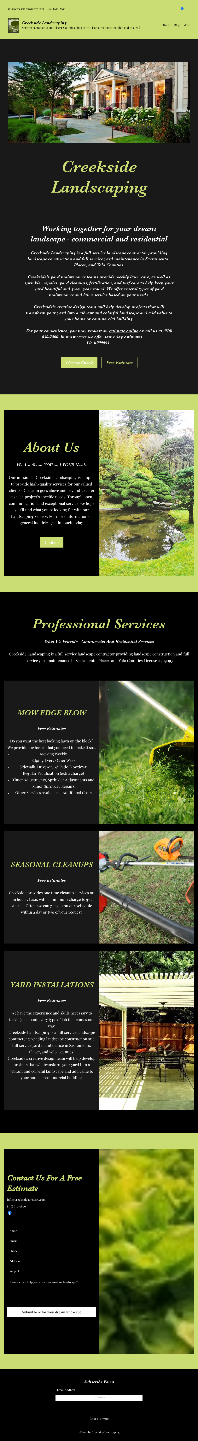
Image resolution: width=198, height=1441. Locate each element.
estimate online (123, 330)
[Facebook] (182, 9)
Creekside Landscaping (44, 22)
